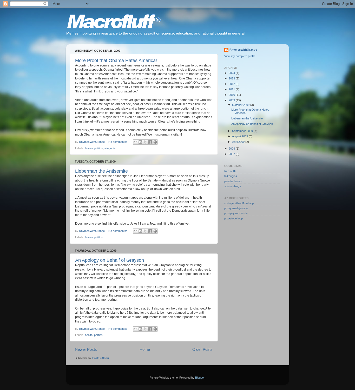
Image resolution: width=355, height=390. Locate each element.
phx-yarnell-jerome (236, 208)
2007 (232, 154)
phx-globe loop (233, 218)
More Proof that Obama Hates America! (116, 60)
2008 (232, 148)
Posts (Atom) (100, 358)
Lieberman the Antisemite (101, 171)
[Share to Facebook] (150, 142)
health (89, 335)
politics (98, 148)
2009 (232, 100)
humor (89, 148)
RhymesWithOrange (243, 49)
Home (145, 349)
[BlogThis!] (140, 142)
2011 (232, 89)
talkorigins (230, 176)
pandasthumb (232, 181)
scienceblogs (232, 186)
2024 (232, 73)
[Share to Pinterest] (155, 142)
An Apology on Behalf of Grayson (109, 260)
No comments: (118, 141)
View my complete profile (239, 56)
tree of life (230, 171)
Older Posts (202, 349)
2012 (232, 83)
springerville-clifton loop (239, 203)
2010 (232, 94)
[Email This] (135, 142)
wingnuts (110, 148)
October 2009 (241, 104)
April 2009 (238, 141)
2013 (232, 78)
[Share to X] (145, 142)
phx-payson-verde (236, 213)
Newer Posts (86, 349)
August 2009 (240, 136)
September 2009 (243, 130)
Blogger (200, 377)
